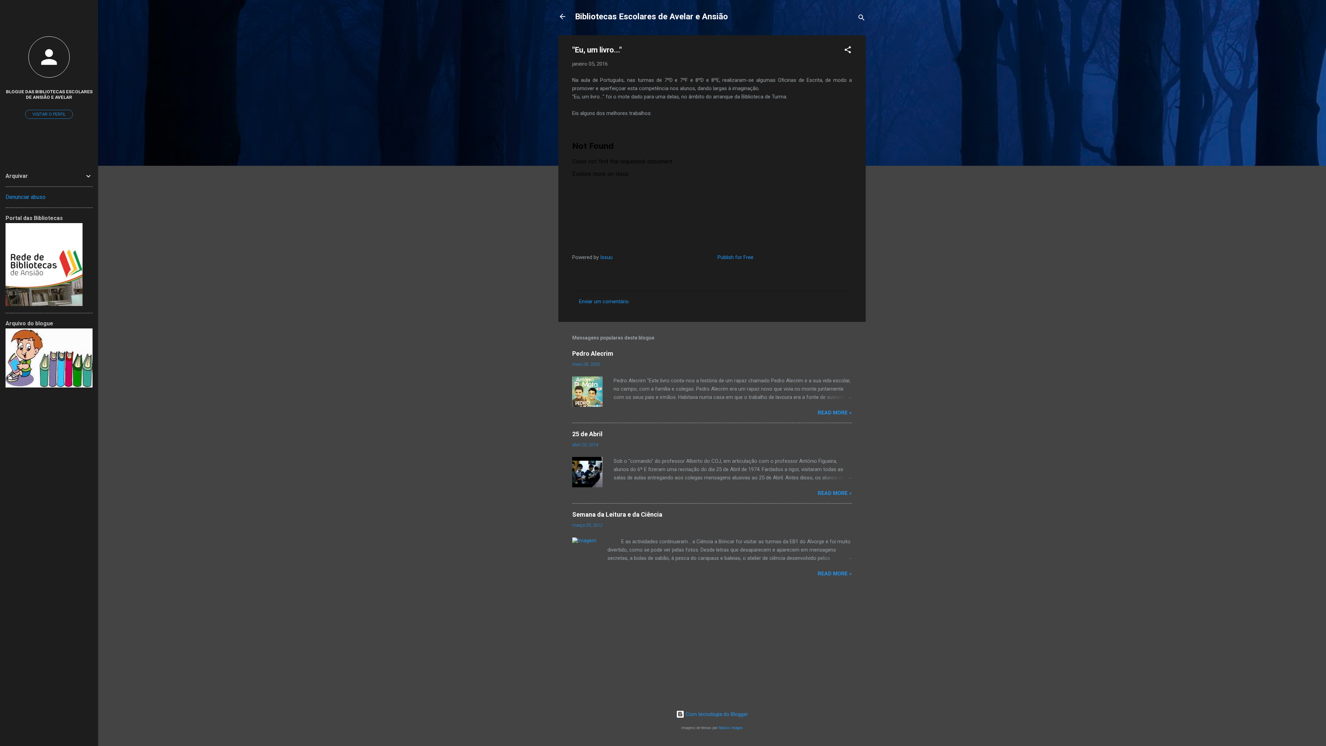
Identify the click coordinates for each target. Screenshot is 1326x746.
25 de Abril (587, 434)
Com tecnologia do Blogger (716, 714)
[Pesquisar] (861, 18)
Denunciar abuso (26, 197)
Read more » (835, 413)
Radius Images (731, 728)
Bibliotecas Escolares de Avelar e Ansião (651, 16)
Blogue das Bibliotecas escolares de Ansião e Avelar (49, 94)
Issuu (606, 257)
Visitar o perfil (49, 114)
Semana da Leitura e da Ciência (617, 514)
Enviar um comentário (604, 301)
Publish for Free (735, 257)
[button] (848, 51)
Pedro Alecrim (592, 353)
